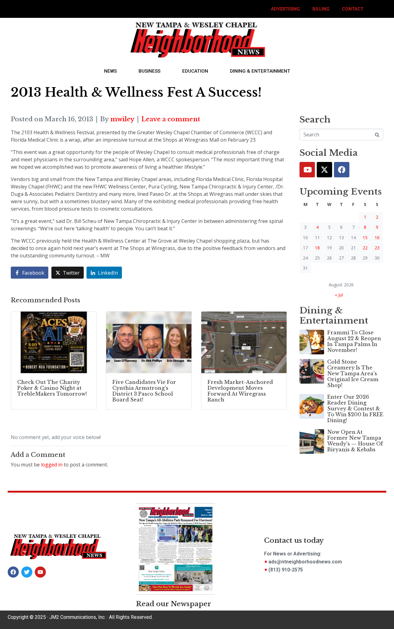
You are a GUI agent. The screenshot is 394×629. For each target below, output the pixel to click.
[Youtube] (307, 169)
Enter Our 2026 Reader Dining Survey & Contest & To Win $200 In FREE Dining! (355, 409)
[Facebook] (341, 169)
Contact (352, 9)
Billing (321, 9)
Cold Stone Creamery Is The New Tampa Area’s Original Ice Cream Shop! (353, 374)
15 (365, 237)
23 (377, 248)
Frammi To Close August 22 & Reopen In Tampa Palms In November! (354, 341)
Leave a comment (170, 119)
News (110, 71)
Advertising (285, 9)
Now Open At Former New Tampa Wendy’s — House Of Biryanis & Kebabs (355, 441)
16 (377, 237)
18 (317, 248)
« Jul (339, 295)
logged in (51, 464)
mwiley (122, 119)
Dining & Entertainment (260, 71)
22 (365, 248)
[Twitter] (324, 169)
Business (149, 71)
